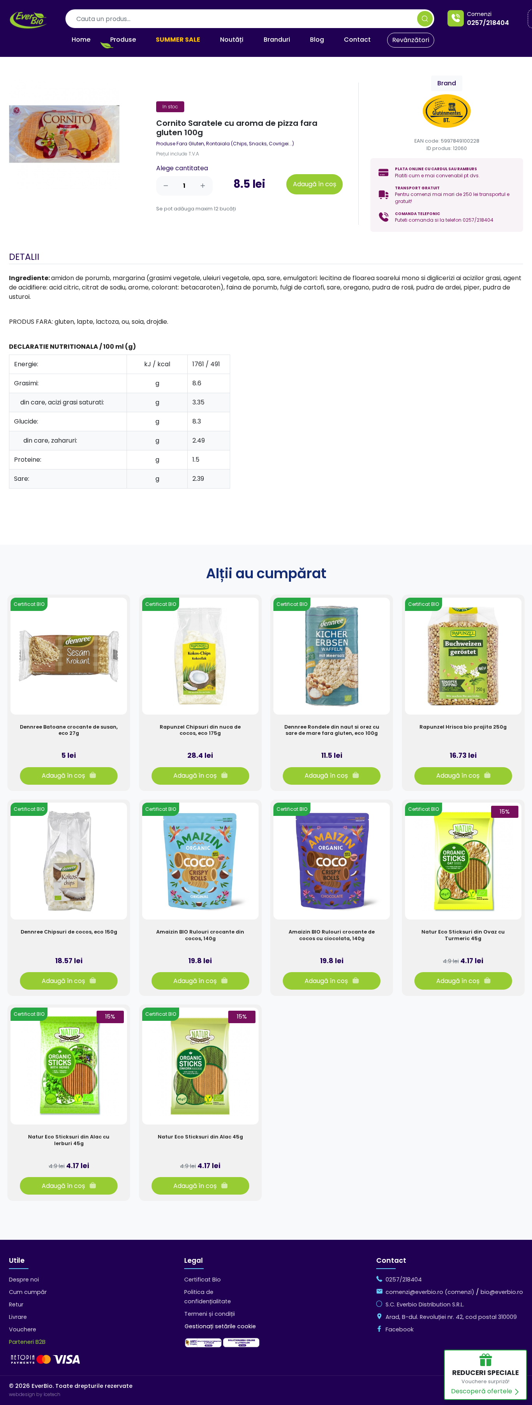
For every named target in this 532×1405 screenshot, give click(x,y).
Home (81, 39)
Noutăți (231, 39)
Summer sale (178, 39)
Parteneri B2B (27, 1342)
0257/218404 (488, 22)
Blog (317, 39)
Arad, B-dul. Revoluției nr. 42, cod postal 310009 (451, 1317)
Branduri (277, 39)
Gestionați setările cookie (220, 1326)
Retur (16, 1304)
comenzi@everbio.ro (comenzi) (430, 1292)
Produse (123, 39)
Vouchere (22, 1329)
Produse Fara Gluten (180, 143)
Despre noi (24, 1279)
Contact (357, 39)
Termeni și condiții (209, 1314)
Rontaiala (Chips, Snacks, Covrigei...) (250, 143)
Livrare (18, 1317)
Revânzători (410, 39)
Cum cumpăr (28, 1292)
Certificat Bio (202, 1279)
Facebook (400, 1329)
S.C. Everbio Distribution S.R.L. (425, 1304)
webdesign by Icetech (34, 1394)
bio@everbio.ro (502, 1292)
